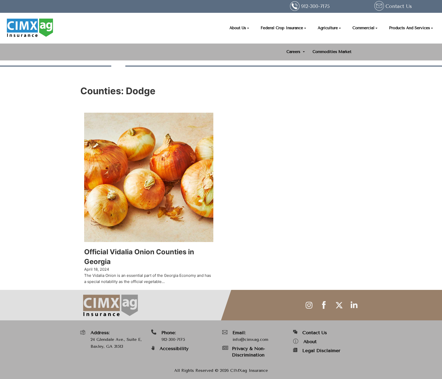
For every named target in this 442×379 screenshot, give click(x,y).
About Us (237, 28)
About (310, 341)
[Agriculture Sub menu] (340, 28)
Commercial (363, 28)
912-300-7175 (173, 339)
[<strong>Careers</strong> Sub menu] (304, 52)
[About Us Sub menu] (248, 28)
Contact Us (398, 6)
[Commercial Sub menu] (376, 28)
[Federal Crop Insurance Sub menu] (305, 28)
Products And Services (409, 28)
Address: (100, 332)
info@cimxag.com (250, 339)
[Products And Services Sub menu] (432, 28)
